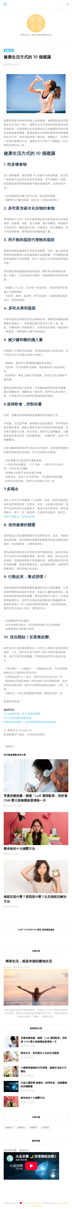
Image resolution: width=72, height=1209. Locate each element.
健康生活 (9, 746)
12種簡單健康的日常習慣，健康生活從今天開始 (43, 1069)
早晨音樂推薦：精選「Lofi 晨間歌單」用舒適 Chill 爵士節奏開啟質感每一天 (44, 1039)
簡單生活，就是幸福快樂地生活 (29, 961)
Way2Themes (33, 1203)
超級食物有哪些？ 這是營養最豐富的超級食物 (30, 722)
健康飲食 (21, 1127)
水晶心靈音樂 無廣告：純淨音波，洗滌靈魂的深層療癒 (44, 1084)
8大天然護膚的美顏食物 (17, 718)
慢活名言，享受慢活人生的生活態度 (40, 1052)
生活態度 (45, 1127)
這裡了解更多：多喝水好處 (19, 516)
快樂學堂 (33, 1127)
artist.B (8, 967)
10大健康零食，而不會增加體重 (22, 713)
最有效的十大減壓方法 (19, 848)
